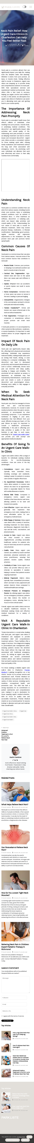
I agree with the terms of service (13, 1016)
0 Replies (26, 45)
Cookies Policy (21, 1137)
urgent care (23, 711)
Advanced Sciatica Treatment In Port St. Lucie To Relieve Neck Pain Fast (21, 1072)
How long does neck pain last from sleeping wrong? (21, 1034)
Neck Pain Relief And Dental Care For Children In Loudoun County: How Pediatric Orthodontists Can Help (21, 1059)
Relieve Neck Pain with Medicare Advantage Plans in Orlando (20, 1095)
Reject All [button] (25, 1140)
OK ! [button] (29, 1137)
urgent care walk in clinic (21, 434)
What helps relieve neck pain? (14, 804)
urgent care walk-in (8, 719)
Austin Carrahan (13, 44)
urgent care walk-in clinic (9, 716)
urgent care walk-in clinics (10, 711)
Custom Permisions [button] (12, 1140)
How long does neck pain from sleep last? (20, 1107)
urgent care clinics (8, 714)
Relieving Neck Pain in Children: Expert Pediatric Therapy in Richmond (15, 946)
